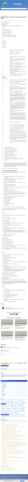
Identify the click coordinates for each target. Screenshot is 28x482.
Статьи (3, 396)
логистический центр (20, 405)
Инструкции (3, 385)
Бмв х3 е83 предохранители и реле (7, 336)
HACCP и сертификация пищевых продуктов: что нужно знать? (10, 441)
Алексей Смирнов (7, 307)
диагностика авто (3, 402)
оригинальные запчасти (22, 408)
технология (11, 414)
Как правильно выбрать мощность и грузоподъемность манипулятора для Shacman (13, 445)
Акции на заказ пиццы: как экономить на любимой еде (9, 456)
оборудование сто (9, 408)
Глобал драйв (17, 4)
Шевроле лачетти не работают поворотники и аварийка (20, 337)
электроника (3, 417)
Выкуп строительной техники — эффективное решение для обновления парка (12, 452)
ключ (8, 405)
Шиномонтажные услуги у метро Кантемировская (8, 432)
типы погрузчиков (17, 414)
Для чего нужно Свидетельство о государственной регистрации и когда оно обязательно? (14, 442)
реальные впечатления (4, 411)
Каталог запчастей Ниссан (5, 466)
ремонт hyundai (11, 411)
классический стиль (4, 405)
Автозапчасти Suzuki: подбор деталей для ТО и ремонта (9, 425)
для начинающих (17, 402)
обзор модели (3, 408)
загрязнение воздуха (23, 402)
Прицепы (3, 388)
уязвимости (22, 414)
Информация (4, 394)
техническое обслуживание (5, 414)
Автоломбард (3, 462)
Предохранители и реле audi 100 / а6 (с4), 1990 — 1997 (20, 325)
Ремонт (3, 391)
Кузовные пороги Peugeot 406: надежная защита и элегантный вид (11, 446)
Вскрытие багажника (4, 459)
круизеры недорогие (13, 405)
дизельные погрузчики (10, 402)
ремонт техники (23, 411)
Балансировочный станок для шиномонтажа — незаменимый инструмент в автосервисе (14, 450)
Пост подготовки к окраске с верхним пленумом (8, 449)
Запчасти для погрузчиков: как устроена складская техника (10, 424)
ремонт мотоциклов (16, 411)
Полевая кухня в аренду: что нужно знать (7, 428)
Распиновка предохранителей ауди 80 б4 (7, 325)
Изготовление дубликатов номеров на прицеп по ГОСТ (9, 433)
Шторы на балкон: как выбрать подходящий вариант (9, 429)
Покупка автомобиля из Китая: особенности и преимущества (10, 453)
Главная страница (4, 382)
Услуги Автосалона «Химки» (5, 465)
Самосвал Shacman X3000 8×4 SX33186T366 (8, 469)
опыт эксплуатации (15, 408)
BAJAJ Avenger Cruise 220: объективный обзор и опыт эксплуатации (11, 436)
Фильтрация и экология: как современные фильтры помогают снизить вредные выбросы (14, 435)
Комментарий (3, 354)
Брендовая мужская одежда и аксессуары (7, 463)
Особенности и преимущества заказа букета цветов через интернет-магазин (12, 470)
